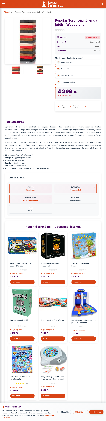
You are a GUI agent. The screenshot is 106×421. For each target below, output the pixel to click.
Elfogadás (97, 412)
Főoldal (7, 12)
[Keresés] (102, 4)
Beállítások (81, 412)
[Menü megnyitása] (3, 4)
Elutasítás (65, 412)
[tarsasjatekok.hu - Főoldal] (53, 4)
